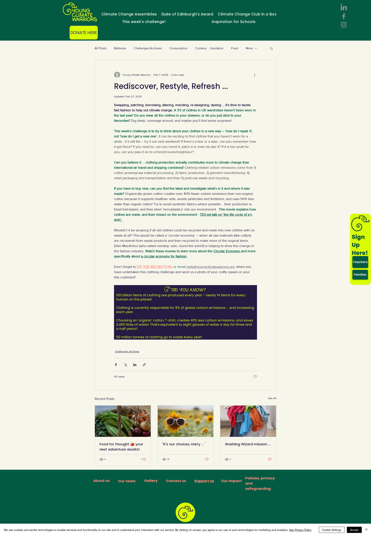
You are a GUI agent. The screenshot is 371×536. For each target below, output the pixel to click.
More (249, 48)
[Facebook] (344, 16)
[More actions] (254, 74)
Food (234, 48)
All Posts (100, 48)
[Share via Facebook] (116, 364)
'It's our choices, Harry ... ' (183, 444)
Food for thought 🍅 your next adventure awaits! (121, 447)
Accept (354, 530)
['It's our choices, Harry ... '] (186, 421)
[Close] (366, 530)
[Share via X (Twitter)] (125, 364)
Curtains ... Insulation (209, 48)
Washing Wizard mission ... (248, 444)
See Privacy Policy (300, 530)
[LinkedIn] (344, 8)
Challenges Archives (148, 48)
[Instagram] (344, 25)
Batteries (120, 48)
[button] (271, 48)
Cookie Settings (331, 530)
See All (272, 398)
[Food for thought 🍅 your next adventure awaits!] (123, 421)
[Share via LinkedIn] (135, 364)
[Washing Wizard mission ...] (248, 421)
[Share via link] (144, 364)
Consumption (178, 48)
